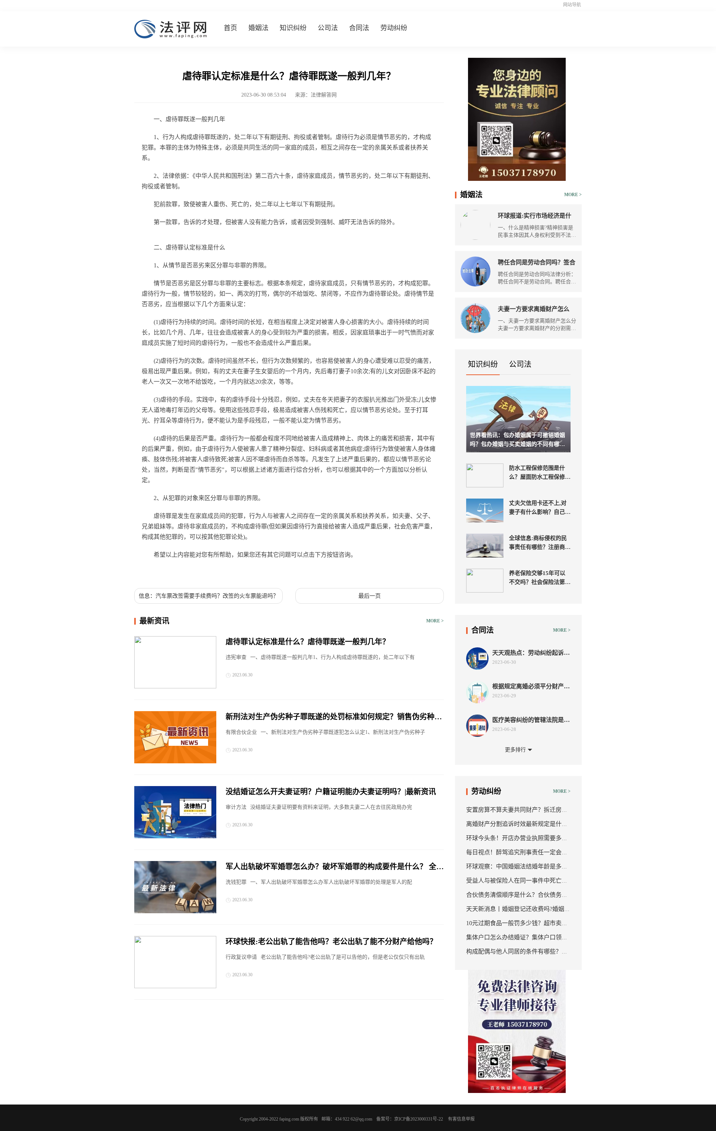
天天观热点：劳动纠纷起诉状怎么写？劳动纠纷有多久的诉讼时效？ (531, 653)
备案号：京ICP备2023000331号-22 (409, 1119)
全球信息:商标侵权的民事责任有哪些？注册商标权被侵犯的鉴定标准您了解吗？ (540, 543)
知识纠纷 (293, 28)
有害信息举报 (461, 1119)
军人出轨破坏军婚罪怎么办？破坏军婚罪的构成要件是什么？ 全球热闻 (335, 867)
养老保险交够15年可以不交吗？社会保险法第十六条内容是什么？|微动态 (540, 578)
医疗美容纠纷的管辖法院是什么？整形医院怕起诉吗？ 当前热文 (531, 720)
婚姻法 (258, 28)
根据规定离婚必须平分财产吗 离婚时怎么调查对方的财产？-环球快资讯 (531, 686)
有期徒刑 (198, 572)
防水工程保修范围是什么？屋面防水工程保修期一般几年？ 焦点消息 (540, 473)
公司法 (328, 28)
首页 (230, 28)
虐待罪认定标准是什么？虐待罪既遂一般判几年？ (308, 642)
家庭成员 (173, 572)
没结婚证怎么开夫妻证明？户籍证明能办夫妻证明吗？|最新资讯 (331, 792)
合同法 (359, 28)
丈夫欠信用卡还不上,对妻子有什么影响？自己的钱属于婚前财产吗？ (540, 508)
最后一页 (369, 596)
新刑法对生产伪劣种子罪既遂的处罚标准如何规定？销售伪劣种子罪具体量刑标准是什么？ (334, 717)
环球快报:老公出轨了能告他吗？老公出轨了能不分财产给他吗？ (331, 941)
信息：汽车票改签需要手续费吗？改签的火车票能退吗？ (209, 596)
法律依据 (224, 572)
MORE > (435, 620)
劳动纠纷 (393, 28)
